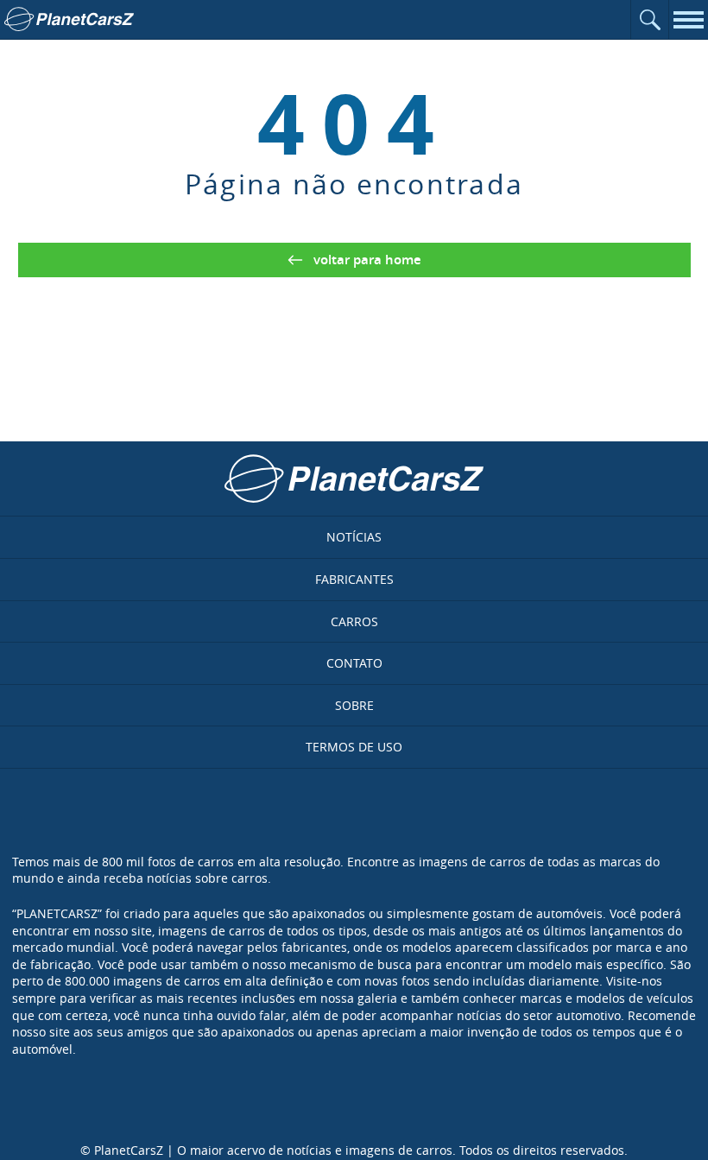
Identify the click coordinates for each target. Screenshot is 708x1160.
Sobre (354, 705)
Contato (354, 663)
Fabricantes (354, 579)
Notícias (354, 537)
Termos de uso (354, 746)
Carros (354, 621)
